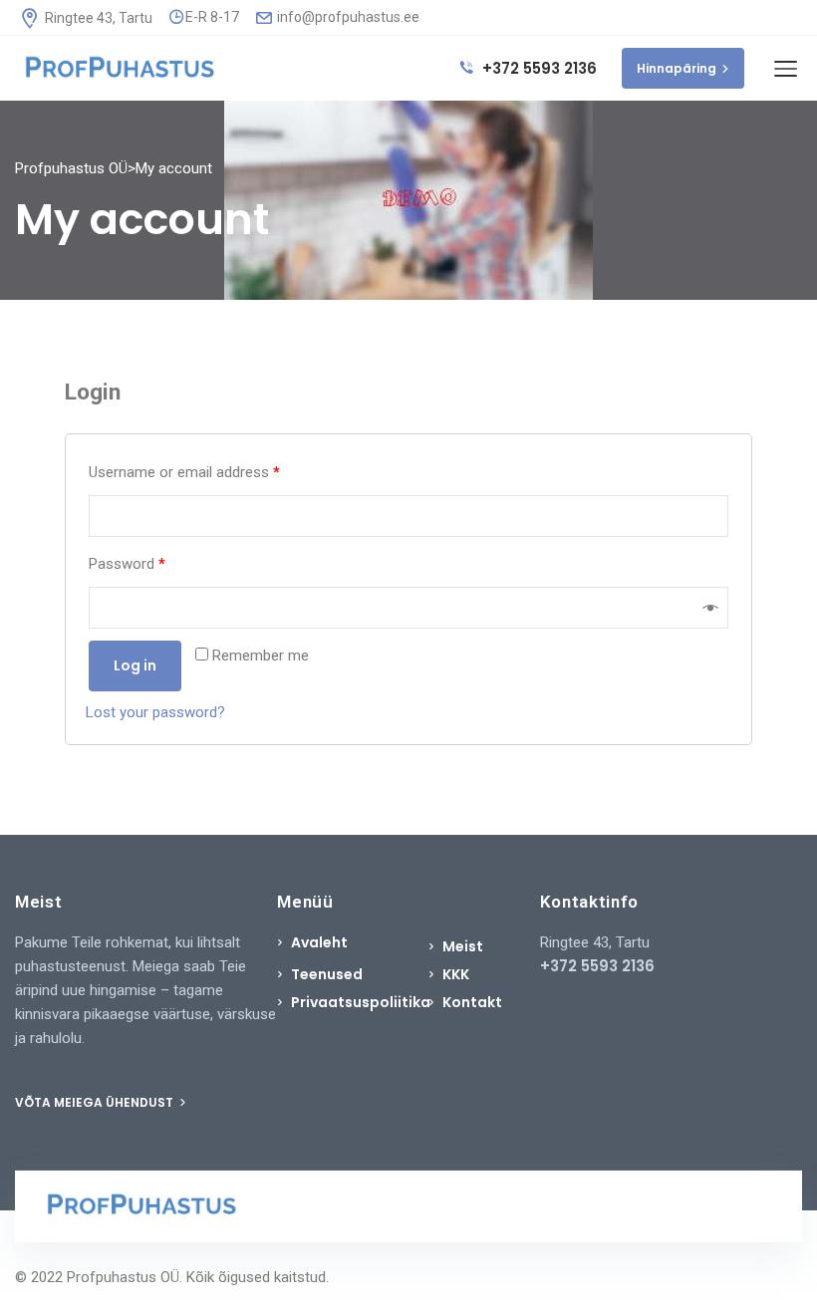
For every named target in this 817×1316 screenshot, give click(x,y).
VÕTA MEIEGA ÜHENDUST (95, 1102)
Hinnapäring (676, 68)
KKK (455, 974)
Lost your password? (155, 712)
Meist (462, 946)
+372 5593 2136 (537, 68)
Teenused (327, 974)
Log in (135, 665)
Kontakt (472, 1002)
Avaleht (319, 942)
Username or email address (184, 472)
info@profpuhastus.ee (346, 17)
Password (127, 564)
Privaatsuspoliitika (360, 1002)
